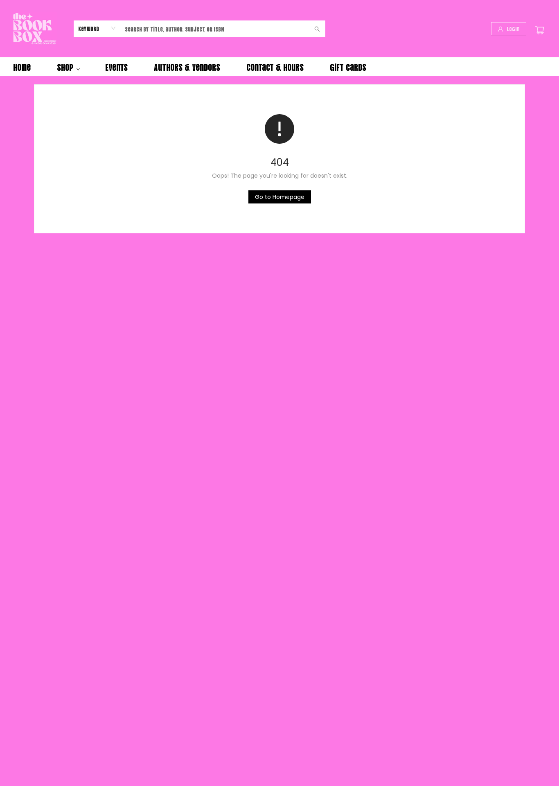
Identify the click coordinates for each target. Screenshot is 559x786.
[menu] (279, 66)
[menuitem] (22, 66)
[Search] (317, 28)
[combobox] (97, 28)
